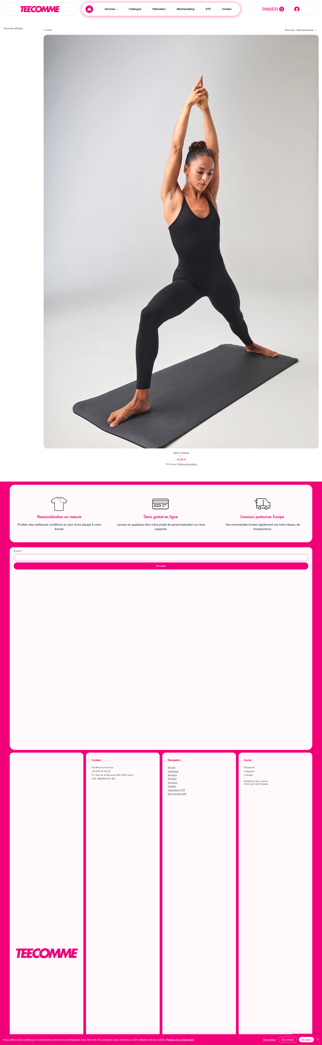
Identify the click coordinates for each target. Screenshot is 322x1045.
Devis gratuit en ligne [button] (161, 516)
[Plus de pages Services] (117, 9)
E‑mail (18, 551)
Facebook (249, 767)
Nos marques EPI (177, 793)
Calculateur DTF (176, 790)
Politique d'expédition (187, 464)
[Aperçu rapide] (181, 241)
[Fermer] (318, 1039)
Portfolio (172, 778)
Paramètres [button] (269, 1039)
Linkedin (248, 775)
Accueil (171, 767)
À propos (172, 782)
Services (172, 775)
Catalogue (173, 771)
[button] (273, 9)
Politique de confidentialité (180, 1039)
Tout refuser (287, 1039)
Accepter (306, 1039)
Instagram (249, 771)
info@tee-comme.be (102, 767)
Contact (172, 786)
